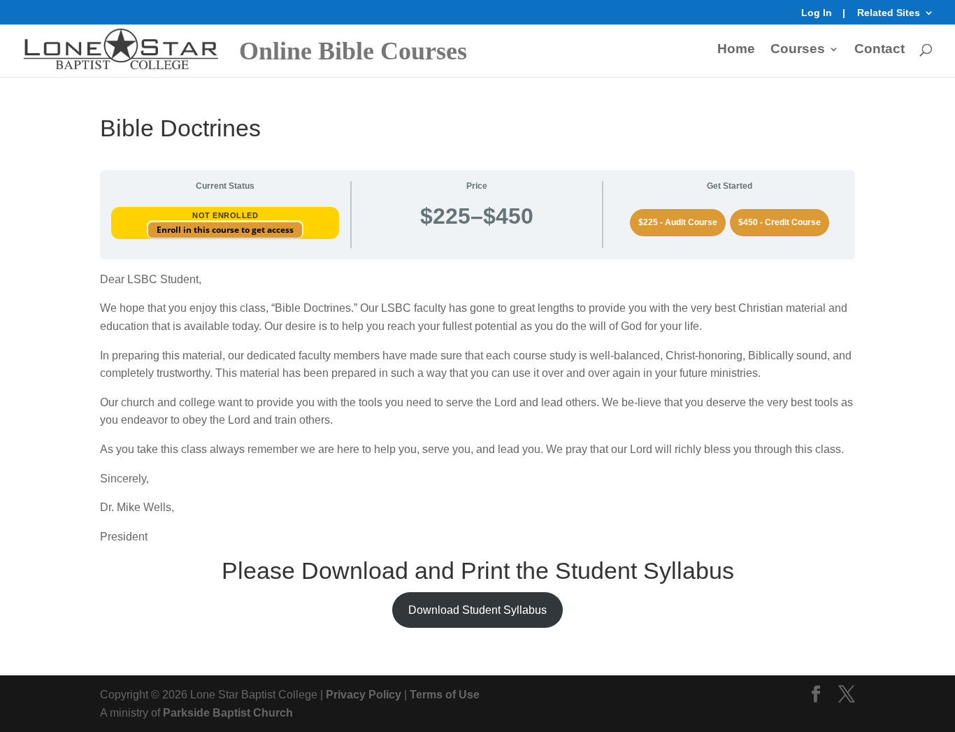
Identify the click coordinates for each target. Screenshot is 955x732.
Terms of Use (445, 695)
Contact (879, 50)
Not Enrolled (225, 215)
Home (736, 50)
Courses (797, 50)
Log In (816, 13)
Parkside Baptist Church (228, 713)
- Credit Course (779, 222)
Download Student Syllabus (477, 610)
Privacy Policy (363, 695)
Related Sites (888, 13)
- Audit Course (677, 222)
